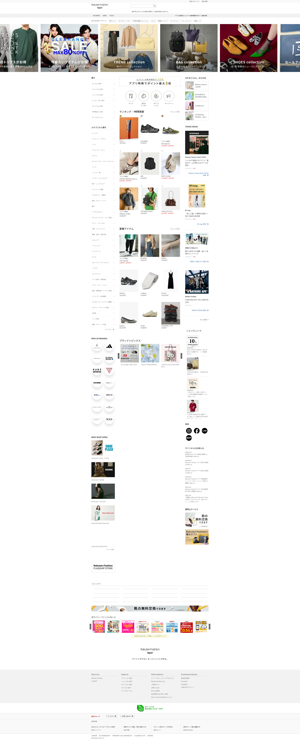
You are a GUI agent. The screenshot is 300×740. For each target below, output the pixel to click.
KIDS (112, 21)
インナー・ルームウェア (99, 184)
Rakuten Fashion (109, 12)
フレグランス (96, 280)
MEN (105, 21)
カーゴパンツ (175, 27)
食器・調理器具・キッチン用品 (102, 296)
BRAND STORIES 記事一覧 (200, 316)
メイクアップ (96, 257)
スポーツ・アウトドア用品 (100, 313)
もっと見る (110, 554)
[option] (60, 54)
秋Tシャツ (113, 27)
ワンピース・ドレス (98, 156)
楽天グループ (193, 7)
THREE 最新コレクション (141, 27)
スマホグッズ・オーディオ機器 (102, 308)
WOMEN (96, 21)
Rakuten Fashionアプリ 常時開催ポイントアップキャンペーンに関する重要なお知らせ (196, 487)
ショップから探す (97, 101)
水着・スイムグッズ (98, 235)
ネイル (94, 263)
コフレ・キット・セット (99, 291)
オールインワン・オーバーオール (102, 167)
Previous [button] (91, 54)
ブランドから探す (97, 95)
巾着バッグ (197, 27)
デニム (153, 27)
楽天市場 (204, 7)
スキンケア (95, 246)
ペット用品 (95, 325)
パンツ (94, 150)
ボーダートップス (124, 27)
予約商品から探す (97, 117)
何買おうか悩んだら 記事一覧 (199, 267)
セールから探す (97, 89)
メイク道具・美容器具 (99, 285)
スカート (95, 161)
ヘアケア (95, 274)
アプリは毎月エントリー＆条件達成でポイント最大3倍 (191, 21)
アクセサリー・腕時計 (99, 201)
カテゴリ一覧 (110, 335)
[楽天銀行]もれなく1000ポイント (176, 7)
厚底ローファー (163, 27)
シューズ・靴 (96, 178)
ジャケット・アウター (99, 145)
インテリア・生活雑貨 (99, 302)
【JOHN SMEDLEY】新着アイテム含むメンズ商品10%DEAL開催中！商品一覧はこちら (197, 422)
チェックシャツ (186, 27)
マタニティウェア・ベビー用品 (102, 223)
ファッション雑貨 (97, 195)
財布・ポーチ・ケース (99, 206)
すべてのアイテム (97, 123)
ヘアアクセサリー (97, 218)
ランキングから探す (98, 106)
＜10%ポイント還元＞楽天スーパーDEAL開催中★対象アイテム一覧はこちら (197, 400)
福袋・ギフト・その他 (99, 330)
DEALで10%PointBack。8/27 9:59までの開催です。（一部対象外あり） (197, 358)
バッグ (94, 173)
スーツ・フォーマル (98, 229)
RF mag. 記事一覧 (203, 230)
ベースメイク (96, 251)
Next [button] (208, 54)
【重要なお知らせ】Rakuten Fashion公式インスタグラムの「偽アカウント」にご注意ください (196, 505)
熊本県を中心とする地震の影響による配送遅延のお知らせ (150, 17)
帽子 (93, 212)
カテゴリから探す (97, 112)
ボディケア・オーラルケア (100, 268)
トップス (95, 139)
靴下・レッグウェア (98, 190)
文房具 (94, 319)
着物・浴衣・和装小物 (99, 240)
